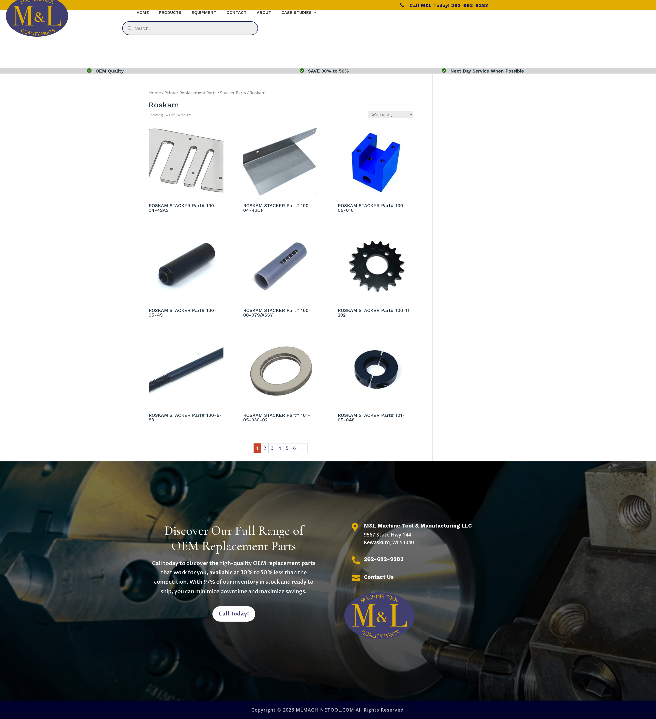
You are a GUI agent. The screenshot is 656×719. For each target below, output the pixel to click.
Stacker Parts (233, 93)
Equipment (204, 13)
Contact (237, 13)
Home (143, 13)
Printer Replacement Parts (191, 93)
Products (170, 13)
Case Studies (296, 13)
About (264, 13)
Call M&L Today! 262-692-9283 (443, 5)
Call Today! (234, 613)
